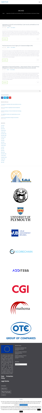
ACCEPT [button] (39, 409)
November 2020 (3, 135)
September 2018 (4, 157)
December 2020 (3, 133)
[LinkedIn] (7, 98)
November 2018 (3, 153)
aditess (8, 27)
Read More (5, 39)
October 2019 (3, 145)
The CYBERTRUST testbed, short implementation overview (10, 114)
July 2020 (2, 138)
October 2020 (3, 137)
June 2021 (2, 125)
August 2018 (3, 158)
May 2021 (2, 127)
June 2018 (2, 160)
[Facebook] (2, 98)
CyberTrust (4, 2)
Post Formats (13, 27)
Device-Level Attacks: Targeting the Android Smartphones (10, 107)
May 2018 (2, 162)
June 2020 (2, 140)
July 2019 (2, 147)
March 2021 (3, 128)
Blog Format (4, 388)
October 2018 (3, 155)
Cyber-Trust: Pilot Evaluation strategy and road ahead (9, 117)
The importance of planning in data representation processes (11, 104)
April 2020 (2, 142)
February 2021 (3, 130)
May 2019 (2, 148)
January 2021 (3, 132)
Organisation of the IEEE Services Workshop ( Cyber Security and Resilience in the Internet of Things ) (20, 25)
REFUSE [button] (21, 411)
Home (3, 13)
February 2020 (3, 143)
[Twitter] (5, 98)
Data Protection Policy (23, 404)
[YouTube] (10, 98)
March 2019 (3, 152)
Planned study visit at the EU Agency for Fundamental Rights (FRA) (17, 45)
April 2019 (2, 150)
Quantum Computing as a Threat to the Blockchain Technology (11, 110)
